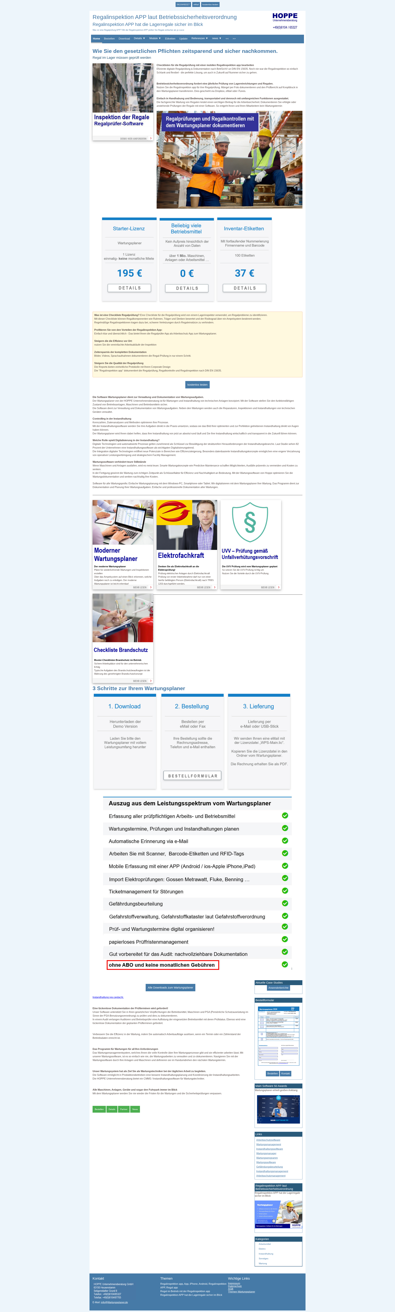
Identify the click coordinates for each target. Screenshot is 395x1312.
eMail (196, 4)
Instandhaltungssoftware (269, 1149)
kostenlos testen (210, 4)
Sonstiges (263, 1258)
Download (124, 38)
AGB (230, 1289)
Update (183, 38)
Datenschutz (235, 1286)
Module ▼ (155, 38)
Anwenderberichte (278, 988)
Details (112, 1109)
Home (96, 38)
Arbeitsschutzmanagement (270, 1175)
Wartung (263, 1263)
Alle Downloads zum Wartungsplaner (170, 987)
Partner (123, 1109)
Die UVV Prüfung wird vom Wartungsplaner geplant (249, 566)
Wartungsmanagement (268, 1144)
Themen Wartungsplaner (241, 1291)
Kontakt (285, 1073)
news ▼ (217, 38)
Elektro (262, 1249)
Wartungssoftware (266, 1162)
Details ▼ (139, 38)
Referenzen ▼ (199, 38)
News (135, 1109)
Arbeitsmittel (265, 1244)
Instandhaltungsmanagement (272, 1171)
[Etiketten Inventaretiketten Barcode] (244, 301)
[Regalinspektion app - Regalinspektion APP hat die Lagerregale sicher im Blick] (229, 207)
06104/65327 (183, 4)
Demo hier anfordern (133, 138)
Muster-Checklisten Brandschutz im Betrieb (117, 660)
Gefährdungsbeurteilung (269, 1167)
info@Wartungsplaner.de (114, 1302)
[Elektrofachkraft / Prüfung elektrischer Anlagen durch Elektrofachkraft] (187, 563)
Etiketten (170, 38)
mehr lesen (139, 587)
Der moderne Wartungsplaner (110, 566)
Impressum (234, 1283)
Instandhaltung (266, 1253)
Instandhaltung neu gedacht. (108, 997)
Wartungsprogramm (267, 1158)
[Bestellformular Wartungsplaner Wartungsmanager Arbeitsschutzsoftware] (278, 1066)
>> (234, 38)
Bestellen (109, 38)
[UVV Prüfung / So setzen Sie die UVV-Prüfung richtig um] (250, 563)
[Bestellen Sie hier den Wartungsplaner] (123, 126)
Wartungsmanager (266, 1153)
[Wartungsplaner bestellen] (278, 1227)
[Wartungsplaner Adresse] (114, 1299)
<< (227, 38)
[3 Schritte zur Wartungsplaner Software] (192, 790)
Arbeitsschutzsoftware (268, 1140)
